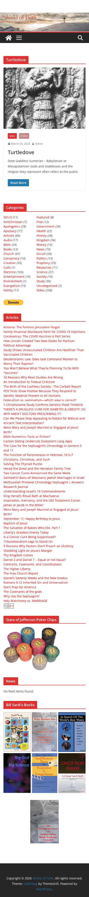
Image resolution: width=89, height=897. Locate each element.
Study (24, 135)
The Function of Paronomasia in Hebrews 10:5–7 (38, 455)
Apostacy (9, 231)
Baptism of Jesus (15, 523)
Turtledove (21, 152)
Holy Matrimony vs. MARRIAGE (25, 601)
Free (40, 222)
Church (8, 254)
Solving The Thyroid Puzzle (22, 464)
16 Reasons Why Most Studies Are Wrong (33, 377)
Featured (43, 217)
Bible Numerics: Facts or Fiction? (26, 436)
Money (41, 245)
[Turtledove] (44, 98)
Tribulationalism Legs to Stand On (28, 541)
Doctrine (9, 272)
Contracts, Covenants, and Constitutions (32, 564)
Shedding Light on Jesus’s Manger (27, 550)
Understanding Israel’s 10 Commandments (34, 491)
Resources (44, 267)
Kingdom (43, 240)
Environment (12, 281)
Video (40, 290)
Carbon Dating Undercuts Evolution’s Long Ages (37, 441)
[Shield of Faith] (8, 38)
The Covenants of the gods (22, 592)
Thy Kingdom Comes (18, 555)
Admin (39, 143)
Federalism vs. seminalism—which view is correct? (39, 400)
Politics (42, 258)
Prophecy (43, 263)
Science (42, 272)
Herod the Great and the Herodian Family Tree (37, 468)
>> (12, 606)
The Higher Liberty (16, 569)
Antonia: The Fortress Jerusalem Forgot (31, 327)
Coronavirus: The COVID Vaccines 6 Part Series (36, 336)
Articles (8, 235)
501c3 (7, 217)
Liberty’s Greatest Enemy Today (26, 532)
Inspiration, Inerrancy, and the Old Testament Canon (41, 500)
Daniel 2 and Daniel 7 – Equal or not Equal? (34, 560)
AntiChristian (12, 222)
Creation (9, 263)
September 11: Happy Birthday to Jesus (31, 519)
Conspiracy (11, 258)
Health (41, 231)
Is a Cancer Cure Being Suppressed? (29, 537)
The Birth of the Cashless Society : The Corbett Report (42, 386)
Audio (7, 240)
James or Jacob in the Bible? (23, 505)
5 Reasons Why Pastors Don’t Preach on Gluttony (38, 546)
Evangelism (11, 286)
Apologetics (11, 226)
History (42, 235)
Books (7, 249)
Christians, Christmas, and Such (26, 459)
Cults (7, 267)
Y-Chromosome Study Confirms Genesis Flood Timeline (43, 405)
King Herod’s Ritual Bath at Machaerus (31, 496)
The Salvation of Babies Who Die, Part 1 (31, 528)
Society (42, 276)
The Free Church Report (20, 573)
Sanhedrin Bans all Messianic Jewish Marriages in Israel (43, 478)
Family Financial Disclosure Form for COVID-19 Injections (44, 332)
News (40, 249)
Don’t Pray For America (19, 587)
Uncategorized (47, 286)
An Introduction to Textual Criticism (29, 382)
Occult (41, 254)
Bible (12, 135)
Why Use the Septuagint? (21, 596)
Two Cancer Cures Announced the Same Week (36, 473)
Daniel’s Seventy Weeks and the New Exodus (35, 578)
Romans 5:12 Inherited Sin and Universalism (35, 582)
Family (8, 290)
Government (45, 226)
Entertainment (13, 276)
